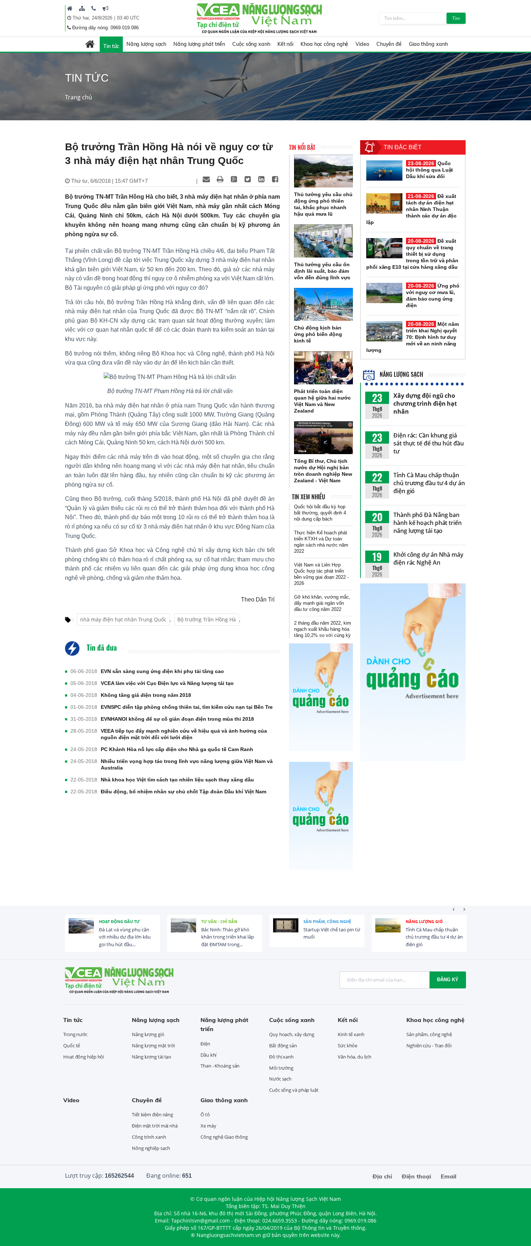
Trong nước (75, 1034)
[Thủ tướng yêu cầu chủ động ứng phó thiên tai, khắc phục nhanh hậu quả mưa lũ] (323, 171)
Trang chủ (78, 97)
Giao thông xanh (428, 44)
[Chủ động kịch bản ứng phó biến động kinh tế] (323, 304)
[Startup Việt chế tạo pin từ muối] (285, 931)
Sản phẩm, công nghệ (327, 921)
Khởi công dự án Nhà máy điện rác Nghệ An (428, 558)
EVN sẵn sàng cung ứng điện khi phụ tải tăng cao (162, 671)
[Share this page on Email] (206, 179)
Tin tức (111, 46)
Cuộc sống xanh (251, 44)
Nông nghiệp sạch (151, 1148)
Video (362, 44)
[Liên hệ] (93, 8)
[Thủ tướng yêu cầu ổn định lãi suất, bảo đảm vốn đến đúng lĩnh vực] (323, 241)
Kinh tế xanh (351, 1034)
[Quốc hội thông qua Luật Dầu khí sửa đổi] (384, 170)
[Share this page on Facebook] (275, 179)
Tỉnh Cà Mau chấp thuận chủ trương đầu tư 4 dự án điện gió (429, 483)
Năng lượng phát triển (199, 44)
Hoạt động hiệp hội (83, 1056)
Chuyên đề (389, 44)
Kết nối (285, 44)
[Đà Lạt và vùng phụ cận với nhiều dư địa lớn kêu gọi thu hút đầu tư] (81, 931)
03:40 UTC (128, 18)
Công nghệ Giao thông (224, 1137)
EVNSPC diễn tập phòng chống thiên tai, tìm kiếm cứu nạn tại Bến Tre (187, 707)
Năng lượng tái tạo (151, 1056)
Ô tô (205, 1114)
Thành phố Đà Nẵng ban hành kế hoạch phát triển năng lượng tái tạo (427, 523)
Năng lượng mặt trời (153, 1045)
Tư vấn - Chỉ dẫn (219, 921)
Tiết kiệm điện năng (152, 1114)
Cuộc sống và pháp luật (294, 1090)
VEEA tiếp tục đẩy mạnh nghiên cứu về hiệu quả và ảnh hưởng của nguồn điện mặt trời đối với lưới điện (184, 734)
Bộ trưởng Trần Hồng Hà (206, 619)
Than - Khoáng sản (219, 1065)
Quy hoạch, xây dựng (291, 1034)
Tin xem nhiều (308, 496)
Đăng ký (447, 979)
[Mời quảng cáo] (105, 8)
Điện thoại (416, 1176)
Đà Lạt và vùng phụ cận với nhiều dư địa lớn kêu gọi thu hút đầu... (125, 937)
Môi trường (281, 1068)
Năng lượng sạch (146, 44)
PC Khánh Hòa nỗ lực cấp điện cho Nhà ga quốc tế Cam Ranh (177, 749)
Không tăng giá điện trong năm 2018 (146, 695)
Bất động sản (283, 1045)
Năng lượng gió (424, 921)
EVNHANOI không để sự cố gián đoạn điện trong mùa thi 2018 (177, 719)
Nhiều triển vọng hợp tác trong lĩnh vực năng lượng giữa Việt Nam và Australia (187, 764)
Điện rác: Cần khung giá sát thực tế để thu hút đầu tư (428, 443)
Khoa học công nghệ (324, 44)
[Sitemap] (82, 8)
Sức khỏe (347, 1045)
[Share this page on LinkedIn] (261, 179)
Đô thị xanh (281, 1056)
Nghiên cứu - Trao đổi (429, 1045)
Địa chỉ (382, 1176)
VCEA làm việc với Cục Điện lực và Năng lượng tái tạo (167, 683)
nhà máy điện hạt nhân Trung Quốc (123, 619)
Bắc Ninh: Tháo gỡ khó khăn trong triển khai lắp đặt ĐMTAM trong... (227, 937)
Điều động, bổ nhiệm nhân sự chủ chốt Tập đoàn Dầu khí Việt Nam (183, 791)
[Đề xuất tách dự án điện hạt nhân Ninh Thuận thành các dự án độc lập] (384, 203)
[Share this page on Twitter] (247, 179)
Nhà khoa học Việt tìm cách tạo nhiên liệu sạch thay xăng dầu (177, 779)
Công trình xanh (149, 1137)
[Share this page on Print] (220, 179)
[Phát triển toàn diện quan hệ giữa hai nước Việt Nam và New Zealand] (323, 367)
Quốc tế (71, 1045)
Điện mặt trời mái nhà (155, 1125)
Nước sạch (280, 1078)
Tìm (456, 18)
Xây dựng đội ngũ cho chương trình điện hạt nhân (425, 403)
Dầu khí (208, 1055)
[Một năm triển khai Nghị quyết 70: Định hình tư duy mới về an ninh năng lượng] (384, 331)
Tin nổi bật (302, 147)
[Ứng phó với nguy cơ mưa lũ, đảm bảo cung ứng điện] (384, 293)
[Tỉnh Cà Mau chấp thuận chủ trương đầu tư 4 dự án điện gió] (388, 931)
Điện (205, 1043)
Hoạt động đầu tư (119, 921)
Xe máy (208, 1125)
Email (448, 1176)
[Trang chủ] (70, 8)
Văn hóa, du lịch (354, 1056)
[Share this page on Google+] (234, 179)
